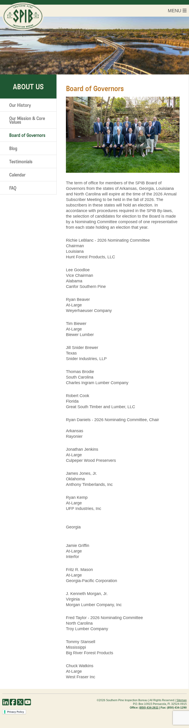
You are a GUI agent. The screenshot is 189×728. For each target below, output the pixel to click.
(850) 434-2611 (149, 707)
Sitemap (181, 700)
